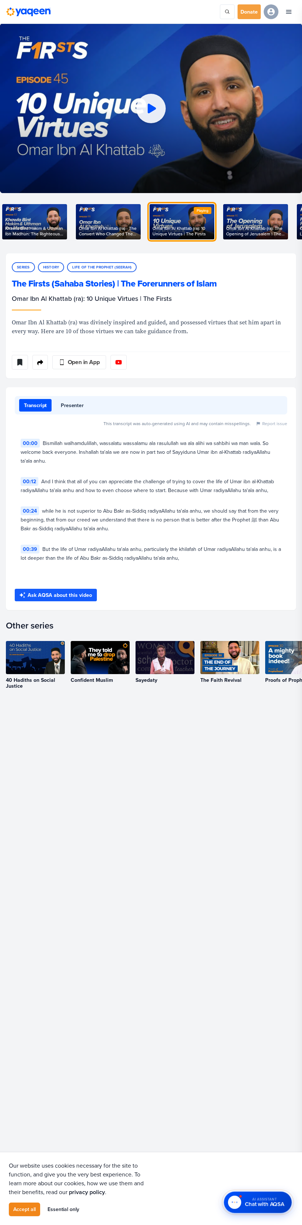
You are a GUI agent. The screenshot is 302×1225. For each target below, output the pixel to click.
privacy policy (87, 1192)
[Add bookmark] (20, 362)
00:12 (29, 481)
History (51, 267)
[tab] (35, 405)
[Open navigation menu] (288, 11)
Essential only (63, 1209)
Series (23, 267)
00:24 (30, 510)
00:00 (30, 443)
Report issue (274, 423)
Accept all (24, 1209)
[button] (151, 108)
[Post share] (40, 362)
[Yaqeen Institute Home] (28, 11)
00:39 (30, 549)
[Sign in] (271, 11)
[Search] (227, 11)
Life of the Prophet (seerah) (101, 267)
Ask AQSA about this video (60, 595)
